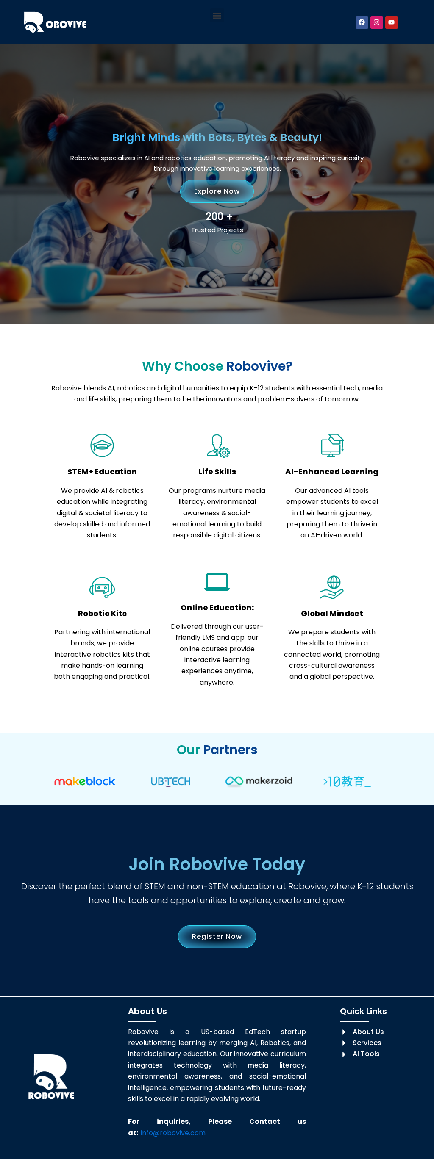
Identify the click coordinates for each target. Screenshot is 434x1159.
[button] (217, 15)
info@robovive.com (173, 1133)
